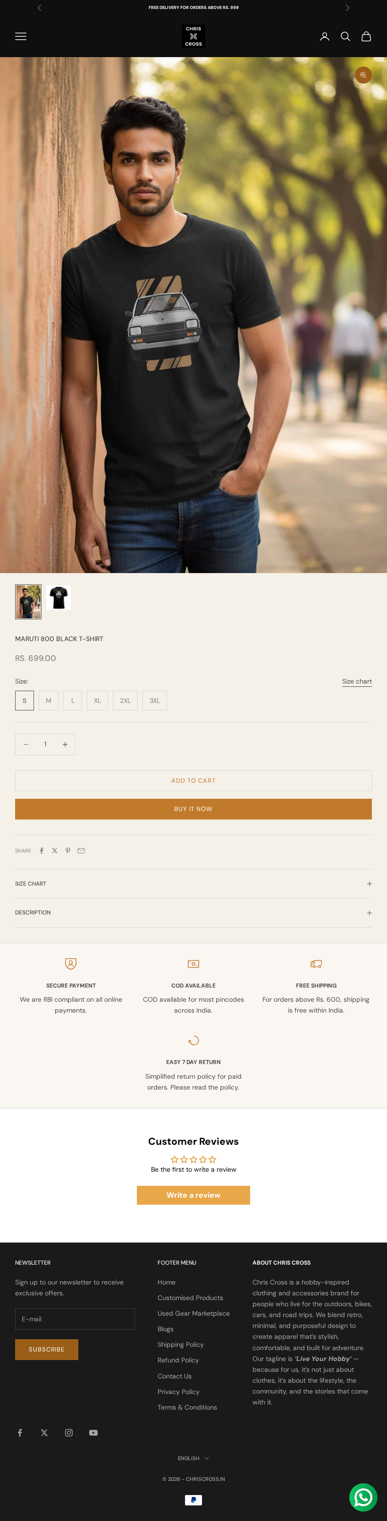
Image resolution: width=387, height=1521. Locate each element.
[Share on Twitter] (55, 850)
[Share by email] (81, 850)
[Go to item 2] (58, 597)
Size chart (357, 681)
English (189, 1458)
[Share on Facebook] (41, 850)
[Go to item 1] (28, 601)
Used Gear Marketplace (194, 1313)
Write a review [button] (193, 1195)
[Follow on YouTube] (93, 1432)
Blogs (166, 1329)
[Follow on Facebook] (20, 1432)
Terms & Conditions (187, 1407)
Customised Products (190, 1297)
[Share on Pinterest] (68, 850)
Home (167, 1282)
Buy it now (193, 809)
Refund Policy (178, 1360)
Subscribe (47, 1349)
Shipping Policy (181, 1344)
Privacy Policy (179, 1391)
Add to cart (193, 781)
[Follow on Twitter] (44, 1432)
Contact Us (175, 1376)
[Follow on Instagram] (69, 1432)
